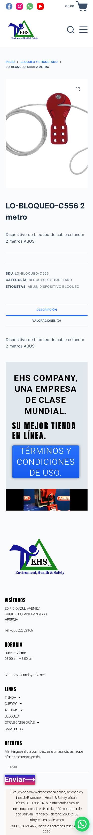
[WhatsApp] (30, 6)
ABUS (32, 286)
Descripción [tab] (46, 310)
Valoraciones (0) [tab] (46, 320)
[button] (82, 824)
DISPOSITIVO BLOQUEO (59, 286)
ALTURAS (11, 710)
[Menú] (83, 30)
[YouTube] (40, 6)
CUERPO (11, 704)
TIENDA (10, 697)
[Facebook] (9, 6)
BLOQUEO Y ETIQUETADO (50, 280)
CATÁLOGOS (14, 729)
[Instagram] (19, 6)
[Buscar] (70, 29)
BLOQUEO (12, 716)
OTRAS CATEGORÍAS (20, 722)
